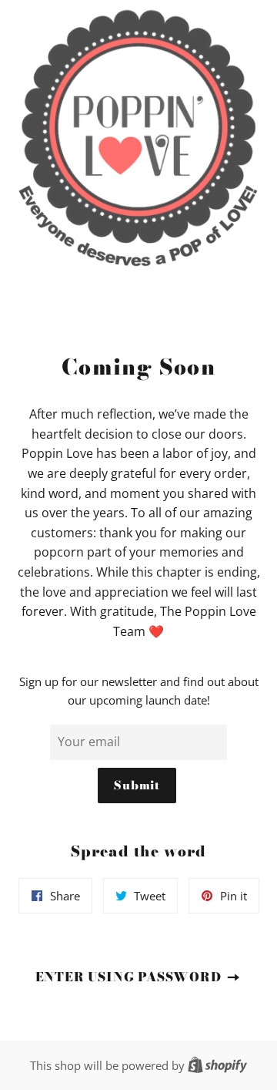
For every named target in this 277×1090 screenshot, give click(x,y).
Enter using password (130, 976)
